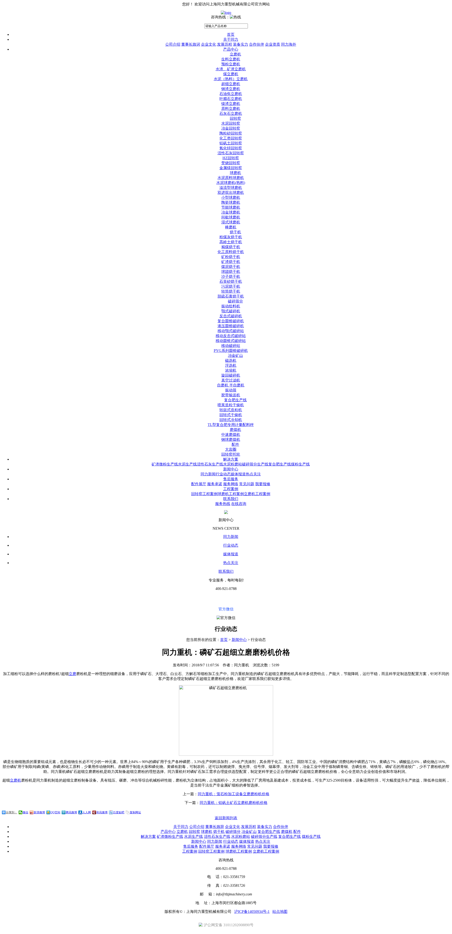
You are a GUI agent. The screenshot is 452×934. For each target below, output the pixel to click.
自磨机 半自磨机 (230, 385)
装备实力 (240, 44)
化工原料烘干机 (231, 252)
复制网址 (135, 812)
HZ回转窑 (230, 158)
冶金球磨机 (230, 212)
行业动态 (223, 474)
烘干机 (235, 232)
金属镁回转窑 (230, 168)
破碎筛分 (235, 301)
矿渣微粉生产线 (165, 464)
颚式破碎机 (230, 311)
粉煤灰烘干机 (230, 237)
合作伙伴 (256, 44)
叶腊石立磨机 (230, 99)
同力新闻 (208, 474)
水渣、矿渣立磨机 (231, 69)
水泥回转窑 (230, 123)
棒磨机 (230, 227)
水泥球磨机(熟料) (230, 183)
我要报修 (262, 484)
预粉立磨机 (230, 64)
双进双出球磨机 (231, 193)
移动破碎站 (230, 346)
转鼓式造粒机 (230, 410)
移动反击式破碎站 (231, 336)
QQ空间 (55, 812)
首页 (230, 34)
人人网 (86, 812)
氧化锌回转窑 (230, 148)
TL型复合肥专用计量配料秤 (231, 425)
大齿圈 (230, 449)
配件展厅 (198, 484)
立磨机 (235, 54)
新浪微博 (39, 812)
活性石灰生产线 (210, 464)
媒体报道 (238, 474)
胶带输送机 (230, 395)
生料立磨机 (230, 59)
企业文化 (208, 44)
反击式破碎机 (230, 316)
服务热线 (222, 504)
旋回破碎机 (230, 375)
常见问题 (246, 484)
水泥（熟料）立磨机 (231, 79)
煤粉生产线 (300, 464)
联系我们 (230, 499)
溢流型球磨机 (230, 188)
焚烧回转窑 (230, 163)
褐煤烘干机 (230, 247)
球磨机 (235, 173)
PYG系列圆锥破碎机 (231, 351)
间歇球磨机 (230, 217)
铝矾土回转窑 (230, 143)
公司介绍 (172, 44)
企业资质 (272, 44)
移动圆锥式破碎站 (231, 341)
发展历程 (224, 44)
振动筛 (230, 390)
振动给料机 (230, 306)
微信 (25, 812)
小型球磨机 (230, 197)
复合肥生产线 (235, 400)
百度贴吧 (118, 812)
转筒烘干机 (230, 291)
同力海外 (288, 44)
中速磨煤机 (230, 435)
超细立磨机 (230, 84)
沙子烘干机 (230, 276)
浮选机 (230, 365)
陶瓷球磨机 (230, 202)
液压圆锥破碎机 (231, 326)
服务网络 (230, 484)
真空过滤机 (230, 380)
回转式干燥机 (230, 415)
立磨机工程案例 (257, 494)
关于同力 (230, 39)
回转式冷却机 (230, 420)
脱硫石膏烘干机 (231, 296)
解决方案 (230, 459)
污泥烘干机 (230, 286)
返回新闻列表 (226, 818)
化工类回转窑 (230, 138)
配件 (235, 444)
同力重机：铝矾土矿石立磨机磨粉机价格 (233, 803)
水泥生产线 (187, 464)
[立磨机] (226, 13)
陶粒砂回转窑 (230, 133)
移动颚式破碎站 (231, 331)
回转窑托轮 (230, 454)
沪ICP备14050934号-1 (252, 912)
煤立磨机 (230, 74)
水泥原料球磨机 (231, 178)
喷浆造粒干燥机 (231, 405)
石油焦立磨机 (230, 94)
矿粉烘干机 (230, 257)
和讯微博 (102, 812)
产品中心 (230, 49)
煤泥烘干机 (230, 267)
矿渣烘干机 (230, 262)
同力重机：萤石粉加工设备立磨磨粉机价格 (233, 794)
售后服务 (230, 479)
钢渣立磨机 (230, 89)
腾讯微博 (71, 812)
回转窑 (235, 118)
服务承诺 (214, 484)
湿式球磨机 (230, 222)
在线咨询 (238, 504)
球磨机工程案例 (231, 494)
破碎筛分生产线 (255, 464)
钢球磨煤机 (230, 439)
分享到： (11, 812)
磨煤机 (235, 430)
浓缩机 (230, 370)
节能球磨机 (230, 207)
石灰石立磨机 (230, 113)
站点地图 (279, 912)
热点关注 (253, 474)
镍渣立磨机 (230, 104)
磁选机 (230, 360)
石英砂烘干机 (230, 281)
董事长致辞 (214, 827)
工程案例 (230, 489)
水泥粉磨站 (232, 464)
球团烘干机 (230, 272)
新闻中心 (230, 469)
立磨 (72, 674)
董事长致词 (190, 44)
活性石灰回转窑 (231, 153)
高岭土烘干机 (230, 242)
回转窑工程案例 (204, 494)
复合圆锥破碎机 (231, 321)
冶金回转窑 (230, 128)
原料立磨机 (230, 109)
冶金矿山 (235, 356)
